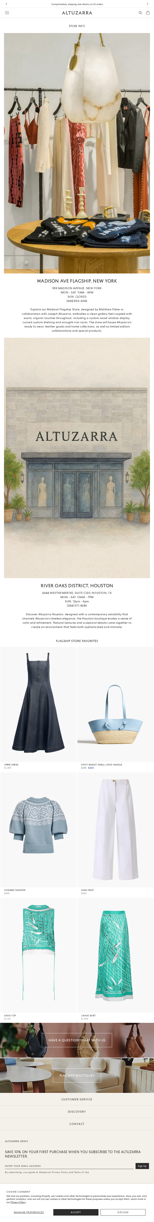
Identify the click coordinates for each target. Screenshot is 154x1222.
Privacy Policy (18, 1202)
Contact (77, 1124)
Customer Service (77, 1099)
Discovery (77, 1111)
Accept (76, 1212)
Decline (123, 1212)
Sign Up (142, 1166)
